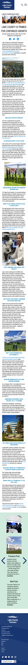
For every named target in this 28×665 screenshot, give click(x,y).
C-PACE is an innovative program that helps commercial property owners (13, 358)
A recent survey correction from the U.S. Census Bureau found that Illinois (13, 83)
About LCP (3, 650)
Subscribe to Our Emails (7, 661)
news (17, 507)
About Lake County (5, 639)
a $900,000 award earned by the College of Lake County (12, 147)
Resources (3, 641)
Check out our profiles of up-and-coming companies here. (12, 228)
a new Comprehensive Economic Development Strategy (10, 52)
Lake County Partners (9, 34)
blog (12, 507)
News (2, 643)
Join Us (2, 651)
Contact (2, 648)
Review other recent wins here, (12, 504)
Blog (2, 645)
